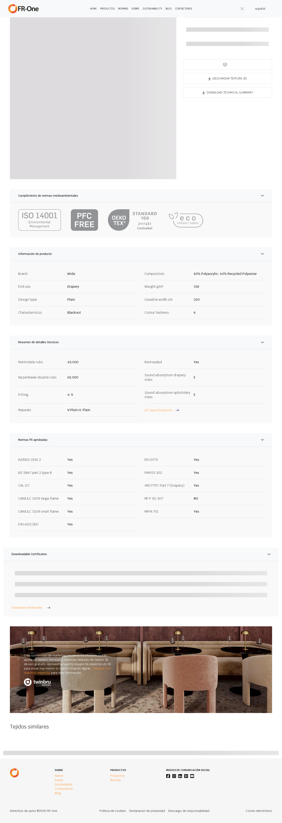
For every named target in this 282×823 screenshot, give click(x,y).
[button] (227, 64)
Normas (123, 8)
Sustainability (152, 8)
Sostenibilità (63, 784)
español (260, 9)
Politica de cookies (113, 811)
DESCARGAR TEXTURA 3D (230, 78)
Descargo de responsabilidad (188, 811)
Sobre (135, 8)
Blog (169, 8)
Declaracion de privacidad (147, 811)
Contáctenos (183, 8)
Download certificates (27, 607)
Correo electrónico (259, 811)
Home (93, 8)
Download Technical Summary (230, 92)
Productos (107, 8)
